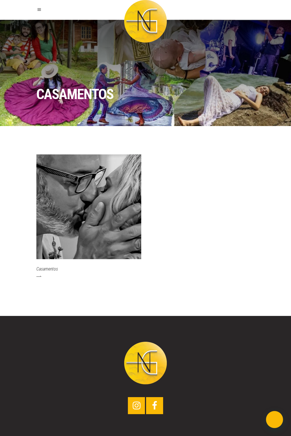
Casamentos (47, 269)
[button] (274, 419)
